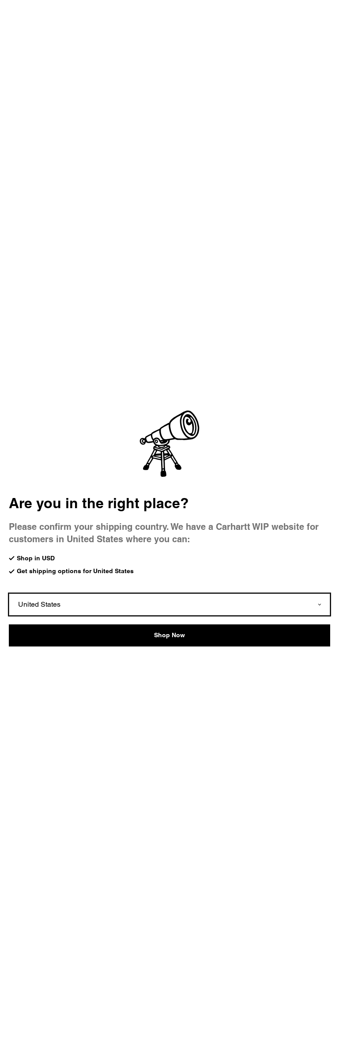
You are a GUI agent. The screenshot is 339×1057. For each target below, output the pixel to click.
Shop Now (169, 635)
